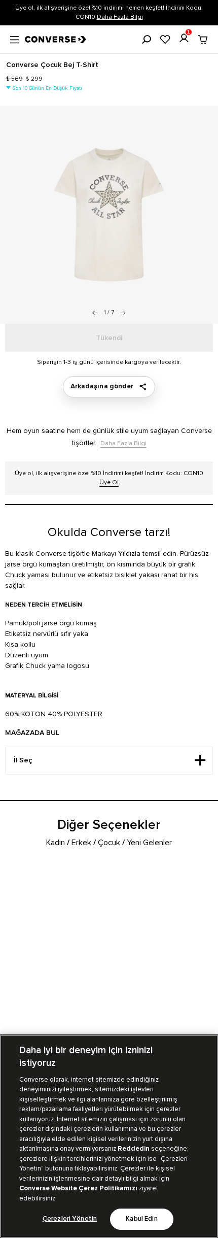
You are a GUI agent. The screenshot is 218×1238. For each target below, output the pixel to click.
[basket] (203, 39)
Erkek (81, 843)
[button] (123, 313)
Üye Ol (109, 482)
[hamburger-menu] (14, 38)
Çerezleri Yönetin (70, 1219)
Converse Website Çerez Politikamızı (79, 1188)
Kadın (55, 843)
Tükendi (109, 338)
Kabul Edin (141, 1219)
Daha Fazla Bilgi (120, 17)
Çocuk (109, 843)
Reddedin (134, 1149)
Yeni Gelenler (149, 843)
